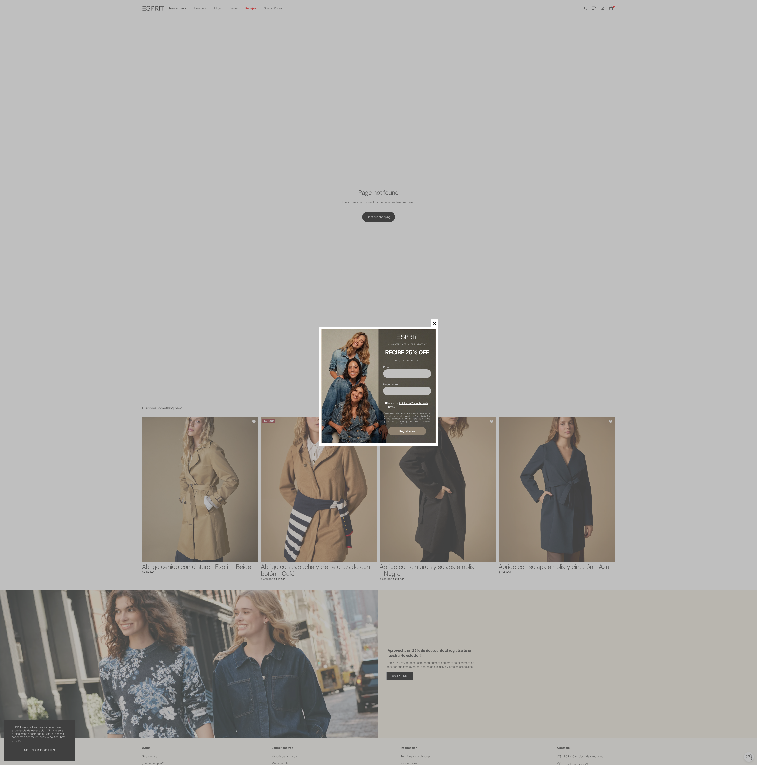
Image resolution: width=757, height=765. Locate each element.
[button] (434, 323)
